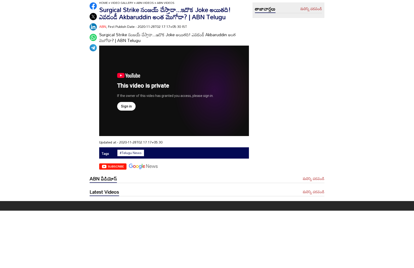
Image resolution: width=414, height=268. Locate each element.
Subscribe (116, 166)
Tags (105, 153)
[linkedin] (93, 26)
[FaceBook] (93, 6)
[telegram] (93, 47)
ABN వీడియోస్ (103, 178)
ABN (102, 26)
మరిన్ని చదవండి (311, 9)
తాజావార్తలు (265, 8)
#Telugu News (131, 152)
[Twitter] (93, 16)
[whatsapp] (93, 37)
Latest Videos (104, 192)
